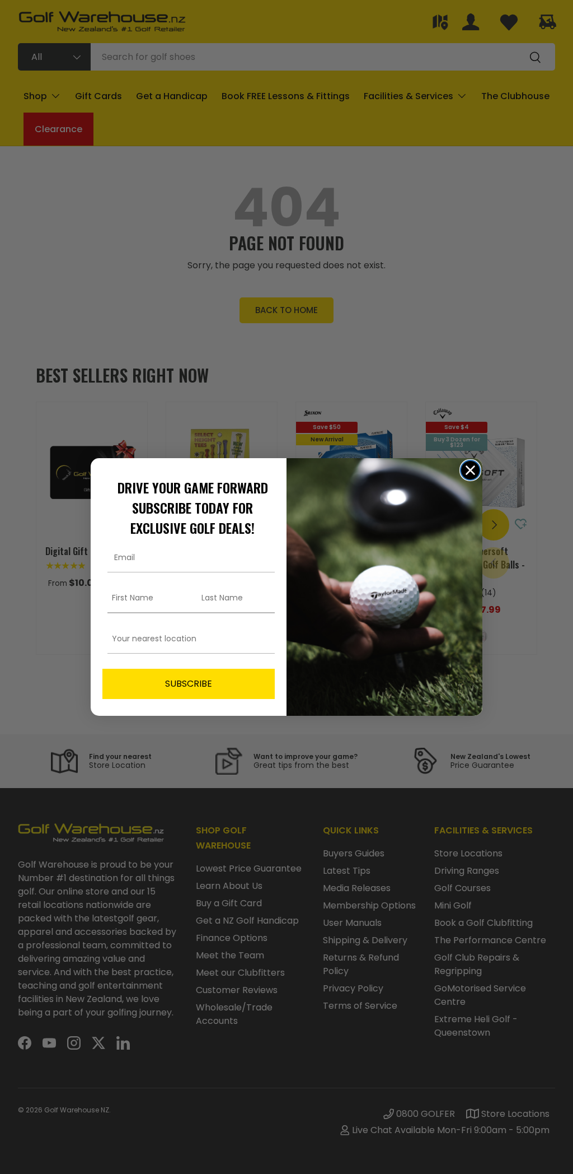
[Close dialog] (470, 470)
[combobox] (185, 639)
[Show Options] (264, 639)
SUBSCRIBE (188, 683)
